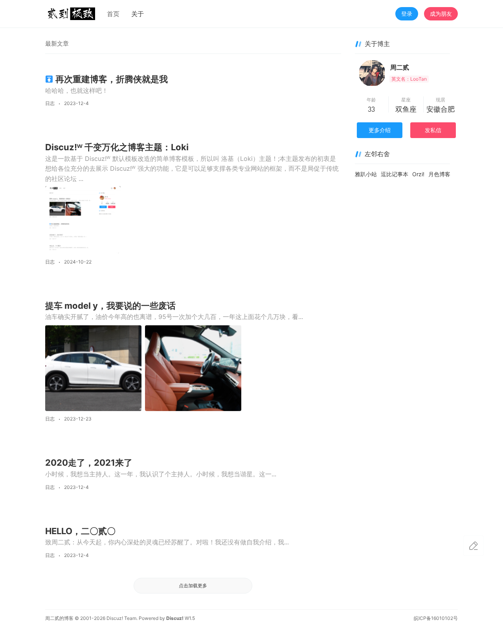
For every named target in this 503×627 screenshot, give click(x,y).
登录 (406, 13)
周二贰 (399, 67)
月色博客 (439, 174)
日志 (50, 103)
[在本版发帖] (473, 545)
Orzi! (418, 174)
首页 (113, 14)
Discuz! (175, 618)
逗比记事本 (394, 174)
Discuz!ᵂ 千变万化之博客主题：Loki (117, 147)
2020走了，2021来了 (88, 462)
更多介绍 (380, 130)
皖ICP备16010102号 (436, 618)
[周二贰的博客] (70, 13)
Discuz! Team (121, 618)
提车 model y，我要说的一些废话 (110, 306)
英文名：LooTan (409, 79)
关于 (137, 14)
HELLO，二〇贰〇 (80, 531)
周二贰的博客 (59, 618)
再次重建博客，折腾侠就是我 (111, 79)
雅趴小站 (366, 174)
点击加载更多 (193, 585)
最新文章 (57, 43)
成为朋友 (441, 13)
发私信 (433, 130)
